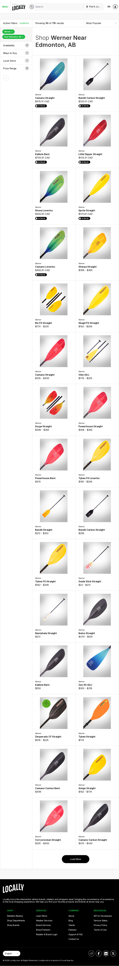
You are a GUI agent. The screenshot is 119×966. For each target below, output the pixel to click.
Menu (5, 6)
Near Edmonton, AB (12, 37)
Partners (72, 930)
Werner (7, 32)
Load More (75, 859)
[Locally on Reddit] (91, 953)
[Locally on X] (113, 953)
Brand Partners (43, 930)
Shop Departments (16, 920)
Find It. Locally (96, 6)
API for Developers (103, 916)
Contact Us (73, 939)
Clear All (24, 23)
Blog (70, 920)
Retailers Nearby (15, 916)
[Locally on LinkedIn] (106, 953)
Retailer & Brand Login (46, 934)
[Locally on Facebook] (99, 953)
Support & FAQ (75, 934)
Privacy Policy (100, 925)
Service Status (101, 920)
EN (109, 6)
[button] (16, 45)
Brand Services (43, 925)
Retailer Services (44, 920)
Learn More (41, 916)
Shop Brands (13, 925)
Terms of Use (100, 930)
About (71, 916)
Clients (71, 925)
